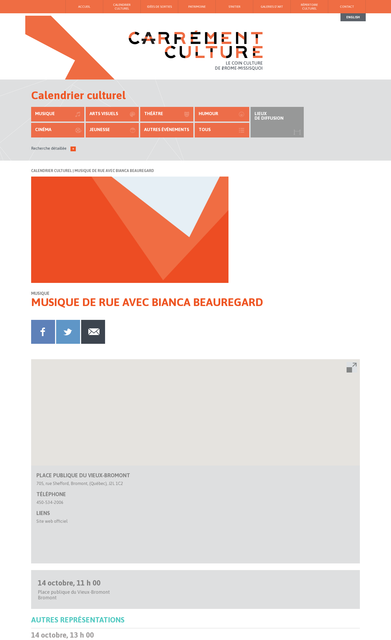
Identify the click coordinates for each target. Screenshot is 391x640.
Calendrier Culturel (122, 6)
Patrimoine (197, 7)
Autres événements (166, 129)
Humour (208, 113)
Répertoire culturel (309, 6)
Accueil (84, 7)
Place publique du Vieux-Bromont (83, 475)
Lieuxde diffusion (269, 116)
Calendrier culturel (51, 171)
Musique (45, 113)
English (353, 17)
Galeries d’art (272, 7)
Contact (347, 7)
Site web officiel (52, 521)
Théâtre (153, 113)
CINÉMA (43, 129)
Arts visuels (104, 113)
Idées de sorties (159, 7)
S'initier (234, 7)
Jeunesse (100, 129)
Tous (205, 129)
